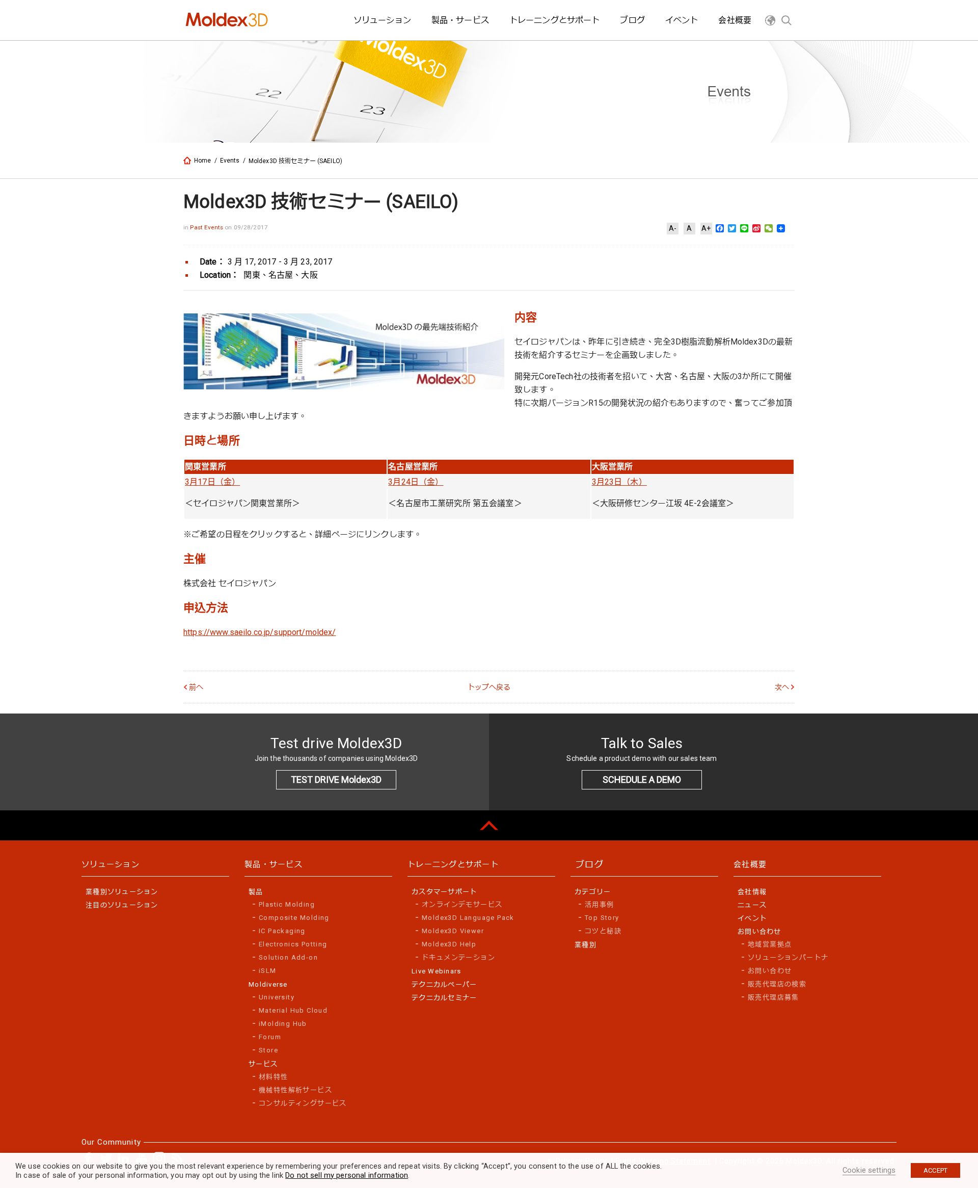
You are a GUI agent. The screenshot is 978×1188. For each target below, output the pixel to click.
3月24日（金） (415, 482)
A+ (706, 228)
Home (202, 160)
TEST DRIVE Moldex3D (336, 779)
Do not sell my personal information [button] (346, 1175)
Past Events (207, 227)
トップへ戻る (489, 687)
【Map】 (248, 466)
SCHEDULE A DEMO (642, 779)
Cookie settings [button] (869, 1170)
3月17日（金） (212, 482)
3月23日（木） (619, 482)
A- (672, 228)
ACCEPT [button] (935, 1170)
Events (230, 160)
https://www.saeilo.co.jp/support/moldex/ (259, 632)
